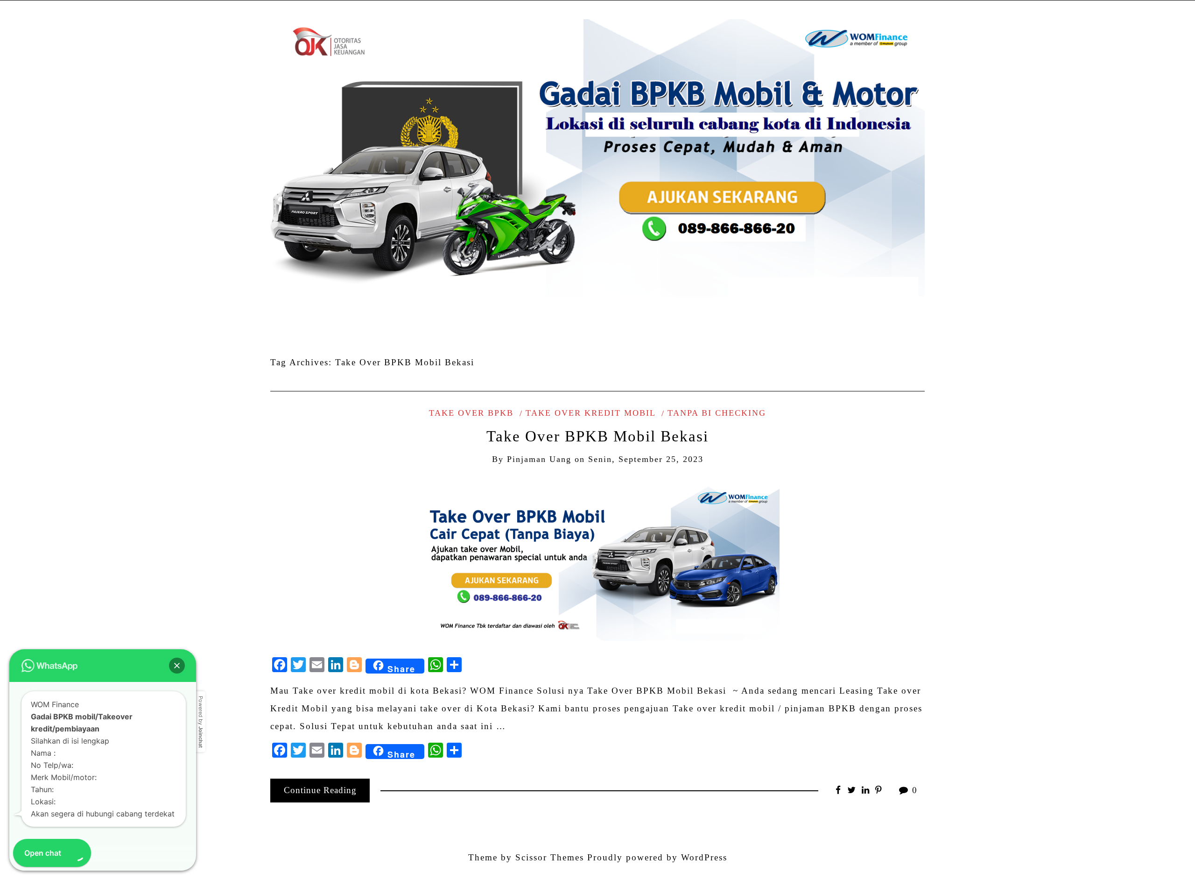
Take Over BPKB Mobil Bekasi (597, 436)
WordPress (704, 857)
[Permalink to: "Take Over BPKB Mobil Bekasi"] (597, 560)
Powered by (200, 722)
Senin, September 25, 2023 (645, 459)
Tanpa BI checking (717, 413)
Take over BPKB (471, 413)
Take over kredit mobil (590, 413)
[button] (177, 666)
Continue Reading (320, 790)
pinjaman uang (539, 459)
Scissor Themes (549, 857)
